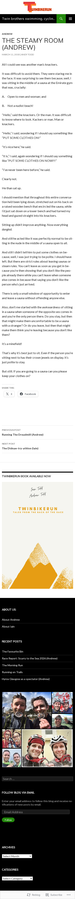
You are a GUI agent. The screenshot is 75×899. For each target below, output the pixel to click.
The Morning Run (12, 665)
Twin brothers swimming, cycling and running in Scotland (29, 18)
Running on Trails (12, 672)
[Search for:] (37, 779)
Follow (8, 819)
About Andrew (11, 619)
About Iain (8, 626)
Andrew (7, 33)
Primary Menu (70, 18)
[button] (27, 710)
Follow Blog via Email (18, 792)
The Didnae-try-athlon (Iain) (20, 446)
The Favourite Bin (12, 651)
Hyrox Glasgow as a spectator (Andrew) (26, 679)
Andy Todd (27, 54)
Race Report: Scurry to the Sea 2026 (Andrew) (30, 658)
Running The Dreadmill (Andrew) (22, 432)
